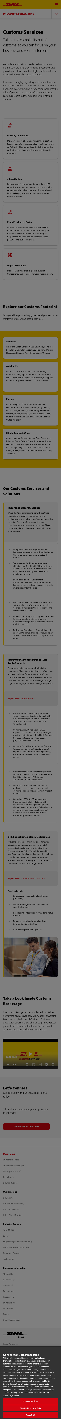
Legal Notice (14, 1395)
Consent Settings (30, 1401)
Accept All (30, 1415)
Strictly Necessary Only (30, 1408)
